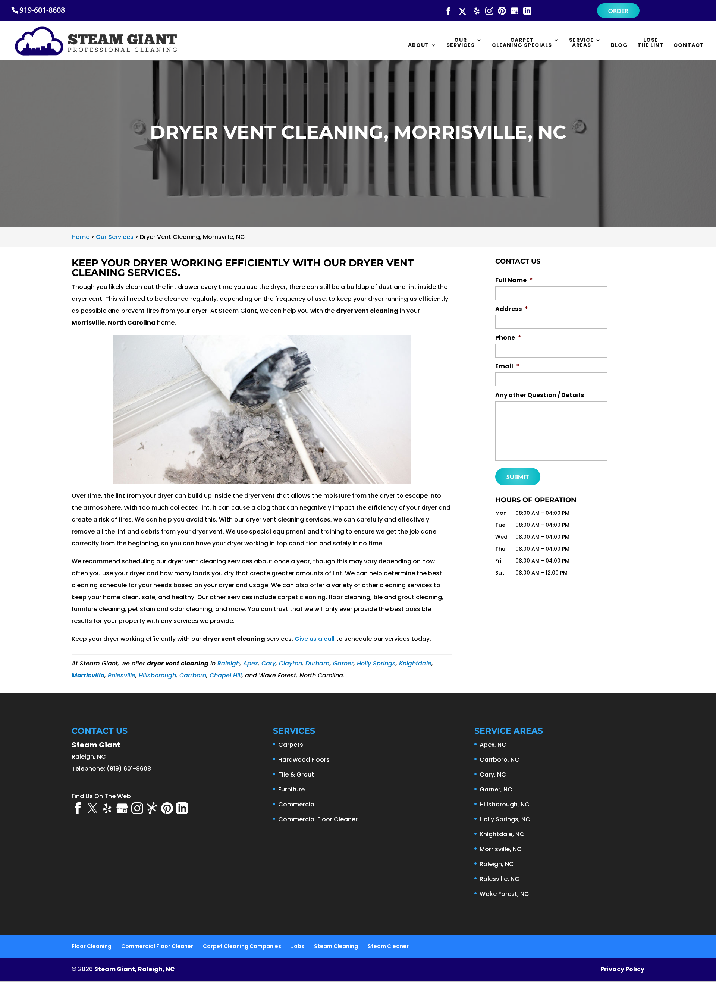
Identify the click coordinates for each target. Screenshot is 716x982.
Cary (268, 663)
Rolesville (121, 675)
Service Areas (581, 43)
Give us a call (315, 639)
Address (511, 309)
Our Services (460, 43)
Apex (250, 663)
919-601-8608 (42, 10)
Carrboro (192, 675)
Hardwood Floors (304, 759)
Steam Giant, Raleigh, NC (134, 969)
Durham (317, 663)
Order (618, 10)
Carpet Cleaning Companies (242, 946)
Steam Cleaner (388, 946)
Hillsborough (157, 675)
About (418, 46)
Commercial (297, 804)
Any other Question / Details (539, 395)
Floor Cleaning (92, 946)
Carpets (290, 744)
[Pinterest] (502, 11)
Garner (343, 663)
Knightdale (415, 663)
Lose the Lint (650, 43)
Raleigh (228, 663)
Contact (688, 46)
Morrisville (88, 675)
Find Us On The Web (101, 796)
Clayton (290, 663)
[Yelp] (476, 11)
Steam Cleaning (336, 946)
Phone (508, 338)
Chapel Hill (226, 675)
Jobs (297, 946)
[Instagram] (489, 11)
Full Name (514, 280)
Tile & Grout (296, 774)
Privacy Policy (622, 969)
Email (507, 367)
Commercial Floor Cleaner (318, 819)
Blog (619, 46)
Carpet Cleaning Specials (522, 43)
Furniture (291, 789)
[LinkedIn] (527, 11)
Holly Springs (376, 663)
